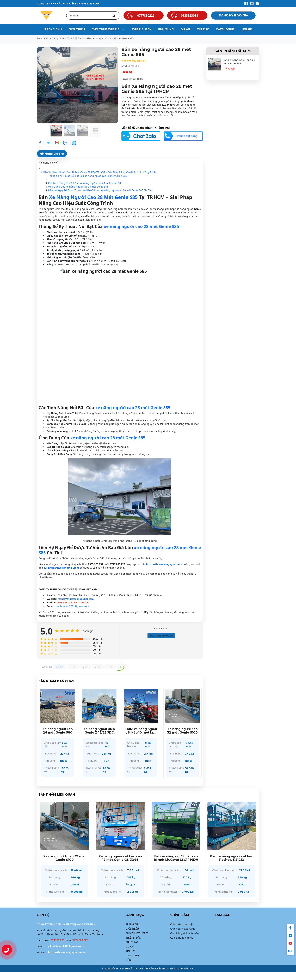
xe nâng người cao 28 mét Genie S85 (141, 226)
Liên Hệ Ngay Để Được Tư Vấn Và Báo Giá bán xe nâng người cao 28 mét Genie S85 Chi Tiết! (100, 190)
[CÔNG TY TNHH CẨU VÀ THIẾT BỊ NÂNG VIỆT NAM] (46, 15)
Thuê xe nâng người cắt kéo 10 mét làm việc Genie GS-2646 (57, 730)
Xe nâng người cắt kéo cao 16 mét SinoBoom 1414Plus (141, 730)
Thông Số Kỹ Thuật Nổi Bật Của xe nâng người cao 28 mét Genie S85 (87, 175)
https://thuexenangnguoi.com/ (66, 952)
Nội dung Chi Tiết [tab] (52, 153)
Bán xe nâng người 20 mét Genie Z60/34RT (231, 858)
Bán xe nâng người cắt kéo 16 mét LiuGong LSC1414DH (64, 858)
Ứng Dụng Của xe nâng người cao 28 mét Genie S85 (78, 186)
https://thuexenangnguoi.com (164, 564)
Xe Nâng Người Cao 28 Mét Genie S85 (93, 197)
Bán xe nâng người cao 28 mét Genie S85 (239, 61)
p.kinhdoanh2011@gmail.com (61, 567)
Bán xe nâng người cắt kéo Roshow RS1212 (120, 858)
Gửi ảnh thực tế (161, 635)
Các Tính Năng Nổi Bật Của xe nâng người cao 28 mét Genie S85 (85, 183)
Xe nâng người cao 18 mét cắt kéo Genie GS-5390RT (182, 730)
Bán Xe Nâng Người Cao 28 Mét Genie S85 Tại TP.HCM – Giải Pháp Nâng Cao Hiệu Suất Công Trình (99, 172)
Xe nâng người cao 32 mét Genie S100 (99, 730)
